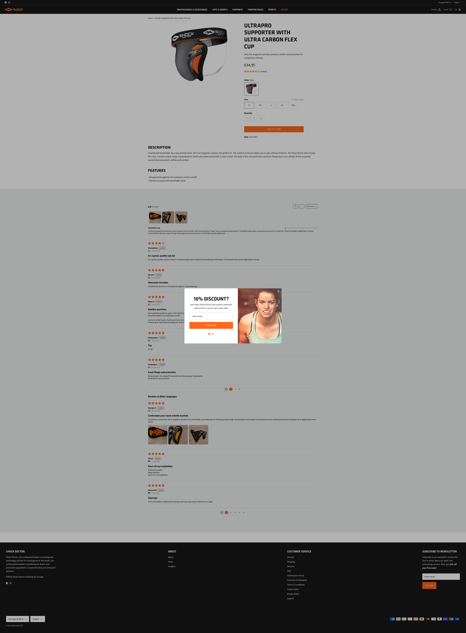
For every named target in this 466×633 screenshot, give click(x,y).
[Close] (278, 291)
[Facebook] (209, 334)
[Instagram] (213, 334)
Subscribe (211, 325)
